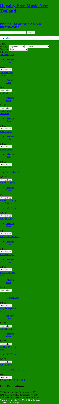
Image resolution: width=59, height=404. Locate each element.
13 (25, 380)
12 (22, 380)
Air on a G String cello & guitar (8, 201)
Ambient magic (7, 254)
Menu (8, 38)
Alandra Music (10, 99)
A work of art (6, 131)
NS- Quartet (11, 208)
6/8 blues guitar (7, 54)
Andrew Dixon (10, 60)
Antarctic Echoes (7, 329)
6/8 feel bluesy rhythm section (6, 73)
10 (16, 380)
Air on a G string (7, 182)
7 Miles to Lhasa (7, 93)
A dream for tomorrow (5, 112)
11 (19, 380)
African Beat (6, 167)
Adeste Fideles (6, 149)
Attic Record (6, 365)
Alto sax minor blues (9, 236)
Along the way (6, 218)
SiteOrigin (14, 402)
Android (4, 293)
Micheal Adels (12, 172)
